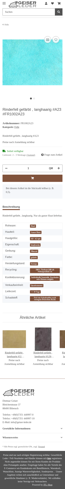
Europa (34, 264)
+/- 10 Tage (35, 292)
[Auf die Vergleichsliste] (47, 39)
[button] (46, 3)
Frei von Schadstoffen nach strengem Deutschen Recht (45, 299)
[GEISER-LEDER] (22, 4)
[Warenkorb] (59, 3)
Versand (41, 447)
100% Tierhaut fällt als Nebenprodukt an (45, 271)
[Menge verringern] (6, 168)
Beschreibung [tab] (11, 206)
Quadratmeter (36, 285)
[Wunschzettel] (52, 3)
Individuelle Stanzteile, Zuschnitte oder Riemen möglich (45, 278)
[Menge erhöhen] (58, 168)
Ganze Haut (36, 232)
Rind (33, 226)
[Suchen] (58, 12)
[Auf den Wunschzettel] (55, 39)
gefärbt (34, 257)
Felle (16, 127)
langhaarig (35, 245)
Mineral (34, 251)
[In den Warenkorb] (32, 178)
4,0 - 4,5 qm (35, 239)
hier (49, 458)
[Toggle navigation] (4, 2)
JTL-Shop (47, 485)
